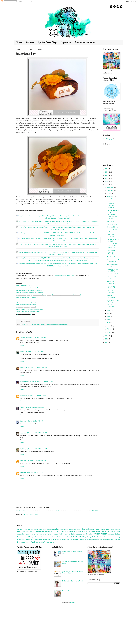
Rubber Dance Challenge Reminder (111, 252)
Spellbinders (64, 324)
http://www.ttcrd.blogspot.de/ (23, 299)
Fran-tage (91, 531)
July (108, 313)
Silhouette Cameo (23, 540)
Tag (43, 540)
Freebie (98, 531)
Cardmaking (81, 529)
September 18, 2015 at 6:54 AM (34, 407)
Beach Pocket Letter (113, 274)
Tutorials (30, 42)
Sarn (21, 421)
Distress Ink (49, 531)
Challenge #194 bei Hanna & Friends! (73, 581)
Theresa (22, 337)
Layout (50, 534)
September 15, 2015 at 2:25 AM (34, 351)
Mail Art (61, 534)
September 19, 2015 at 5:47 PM (33, 421)
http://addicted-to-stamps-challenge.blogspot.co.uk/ (29, 309)
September (110, 196)
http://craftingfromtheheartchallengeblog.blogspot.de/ (30, 288)
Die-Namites (26, 324)
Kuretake (45, 534)
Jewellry (28, 534)
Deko (19, 531)
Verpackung (73, 540)
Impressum (66, 42)
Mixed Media (49, 324)
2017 (107, 178)
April (108, 323)
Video (80, 539)
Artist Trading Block (44, 529)
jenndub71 (23, 395)
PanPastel (44, 537)
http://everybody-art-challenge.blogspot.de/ (27, 297)
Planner (50, 537)
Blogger (72, 602)
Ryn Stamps (88, 537)
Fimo (85, 531)
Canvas (74, 529)
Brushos (56, 529)
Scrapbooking (115, 537)
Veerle (22, 407)
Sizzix (32, 540)
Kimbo (22, 351)
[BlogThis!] (23, 321)
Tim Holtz (48, 540)
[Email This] (21, 321)
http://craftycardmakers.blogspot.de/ (25, 314)
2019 (107, 172)
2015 (107, 184)
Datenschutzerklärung (85, 42)
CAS (60, 529)
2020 (107, 169)
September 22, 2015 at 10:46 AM (38, 433)
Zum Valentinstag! (67, 591)
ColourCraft (105, 529)
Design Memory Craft (28, 531)
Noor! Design (57, 324)
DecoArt (117, 529)
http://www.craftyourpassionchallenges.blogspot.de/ (29, 292)
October (109, 193)
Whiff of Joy (45, 542)
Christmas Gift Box (112, 227)
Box (22, 324)
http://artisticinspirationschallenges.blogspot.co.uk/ (29, 290)
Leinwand (55, 534)
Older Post (95, 511)
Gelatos (43, 324)
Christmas (96, 529)
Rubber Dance (77, 537)
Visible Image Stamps (91, 540)
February (110, 329)
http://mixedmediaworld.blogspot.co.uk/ (26, 285)
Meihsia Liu (23, 367)
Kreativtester (39, 534)
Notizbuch (38, 537)
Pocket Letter (56, 537)
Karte (33, 534)
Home (19, 42)
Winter (52, 542)
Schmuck (107, 537)
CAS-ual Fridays (67, 529)
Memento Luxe (80, 534)
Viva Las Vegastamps (106, 540)
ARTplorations (22, 529)
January (109, 332)
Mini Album (89, 534)
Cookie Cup (110, 199)
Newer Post (20, 511)
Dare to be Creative (112, 224)
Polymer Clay (65, 537)
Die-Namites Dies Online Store (63, 276)
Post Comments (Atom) (31, 514)
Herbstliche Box (111, 257)
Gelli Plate (111, 531)
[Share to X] (25, 321)
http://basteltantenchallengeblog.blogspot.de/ (28, 311)
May (108, 320)
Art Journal (34, 529)
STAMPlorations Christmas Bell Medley (112, 216)
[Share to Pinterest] (29, 321)
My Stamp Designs (114, 534)
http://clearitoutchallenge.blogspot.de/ (26, 302)
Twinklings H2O (64, 540)
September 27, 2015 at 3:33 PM (36, 461)
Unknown (23, 461)
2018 (107, 175)
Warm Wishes (111, 221)
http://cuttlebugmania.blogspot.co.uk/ (26, 307)
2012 (107, 342)
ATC (29, 529)
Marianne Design (70, 534)
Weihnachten (36, 542)
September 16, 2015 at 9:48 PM (37, 395)
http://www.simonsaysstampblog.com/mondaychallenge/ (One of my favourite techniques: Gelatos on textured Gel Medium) (48, 295)
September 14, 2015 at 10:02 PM (36, 337)
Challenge (89, 529)
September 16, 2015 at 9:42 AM (43, 381)
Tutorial (56, 539)
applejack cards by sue (27, 381)
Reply (22, 345)
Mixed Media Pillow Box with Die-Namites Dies (112, 245)
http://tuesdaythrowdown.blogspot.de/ (26, 304)
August (109, 310)
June (108, 317)
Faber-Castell (79, 531)
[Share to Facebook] (27, 321)
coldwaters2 (24, 433)
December (110, 187)
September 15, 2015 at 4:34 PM (37, 367)
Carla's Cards (24, 449)
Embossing (71, 531)
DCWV (112, 529)
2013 (107, 339)
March (109, 326)
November (110, 190)
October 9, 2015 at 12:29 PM (35, 472)
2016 (107, 181)
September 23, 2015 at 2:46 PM (38, 449)
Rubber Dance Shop (47, 42)
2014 (107, 336)
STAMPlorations (98, 537)
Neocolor (20, 537)
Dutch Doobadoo (35, 324)
